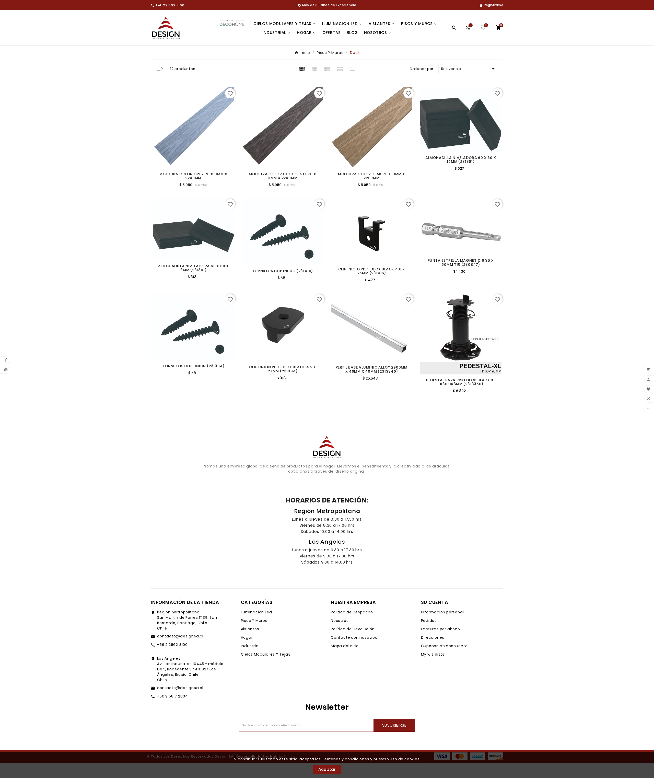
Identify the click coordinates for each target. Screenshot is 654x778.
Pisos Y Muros (254, 620)
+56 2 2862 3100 (172, 644)
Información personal (442, 612)
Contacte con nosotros (354, 637)
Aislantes (250, 629)
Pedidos (429, 620)
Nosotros (339, 620)
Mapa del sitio (345, 645)
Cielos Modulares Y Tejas (265, 654)
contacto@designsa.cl (180, 636)
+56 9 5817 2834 (172, 696)
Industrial (250, 645)
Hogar (247, 637)
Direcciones (433, 637)
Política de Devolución (353, 629)
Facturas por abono (440, 629)
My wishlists (433, 654)
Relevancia (468, 69)
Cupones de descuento (444, 645)
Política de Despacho (352, 612)
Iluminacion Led (256, 612)
